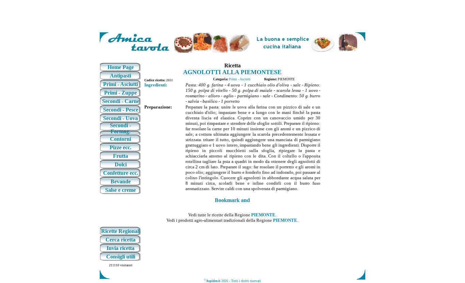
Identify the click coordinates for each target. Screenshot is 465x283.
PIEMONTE (263, 214)
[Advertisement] (232, 16)
